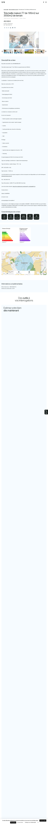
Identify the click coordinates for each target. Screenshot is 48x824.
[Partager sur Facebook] (9, 28)
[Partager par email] (7, 28)
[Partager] (5, 28)
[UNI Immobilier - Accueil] (3, 2)
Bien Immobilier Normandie (13, 9)
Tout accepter (43, 820)
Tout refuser (13, 822)
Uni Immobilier (6, 9)
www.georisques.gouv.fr (6, 176)
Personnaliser (20, 822)
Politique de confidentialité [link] (30, 822)
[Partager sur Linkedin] (11, 28)
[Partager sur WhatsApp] (13, 28)
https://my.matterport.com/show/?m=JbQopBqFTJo (24, 186)
